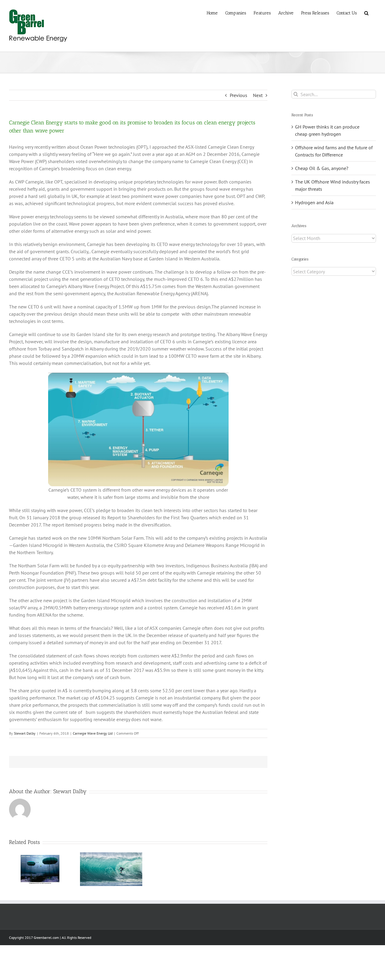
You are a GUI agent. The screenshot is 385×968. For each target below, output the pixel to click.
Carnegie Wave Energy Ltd (92, 733)
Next (258, 95)
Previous (238, 95)
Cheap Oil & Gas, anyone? (321, 168)
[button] (366, 12)
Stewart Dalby (24, 733)
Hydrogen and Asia (314, 202)
